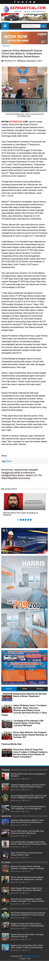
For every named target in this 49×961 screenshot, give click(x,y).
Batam (9, 461)
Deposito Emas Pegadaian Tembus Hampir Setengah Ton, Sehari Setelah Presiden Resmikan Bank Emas (27, 901)
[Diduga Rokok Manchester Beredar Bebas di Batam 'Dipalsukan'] (7, 697)
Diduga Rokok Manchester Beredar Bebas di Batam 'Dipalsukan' (30, 695)
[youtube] (34, 2)
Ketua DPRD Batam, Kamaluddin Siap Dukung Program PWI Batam (27, 832)
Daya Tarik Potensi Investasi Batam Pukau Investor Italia (26, 854)
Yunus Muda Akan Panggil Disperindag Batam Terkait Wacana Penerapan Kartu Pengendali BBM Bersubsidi (29, 844)
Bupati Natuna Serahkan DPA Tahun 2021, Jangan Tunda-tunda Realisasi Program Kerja (27, 947)
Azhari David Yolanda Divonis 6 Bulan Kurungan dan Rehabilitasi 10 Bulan (27, 878)
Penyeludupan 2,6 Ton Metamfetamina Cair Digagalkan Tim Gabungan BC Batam (28, 808)
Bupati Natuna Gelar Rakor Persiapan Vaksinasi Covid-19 (27, 935)
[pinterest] (30, 2)
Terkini (24, 689)
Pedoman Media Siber (11, 744)
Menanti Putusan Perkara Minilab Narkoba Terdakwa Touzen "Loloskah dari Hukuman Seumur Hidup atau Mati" (28, 868)
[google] (18, 2)
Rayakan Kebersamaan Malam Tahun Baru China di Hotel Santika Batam (27, 821)
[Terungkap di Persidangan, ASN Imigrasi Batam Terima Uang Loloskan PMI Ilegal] (7, 724)
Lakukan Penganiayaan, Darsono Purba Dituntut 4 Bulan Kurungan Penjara (28, 786)
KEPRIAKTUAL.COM (31, 956)
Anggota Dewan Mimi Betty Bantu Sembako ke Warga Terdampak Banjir (27, 924)
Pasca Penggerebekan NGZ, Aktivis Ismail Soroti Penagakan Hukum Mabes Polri (29, 796)
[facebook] (15, 2)
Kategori (40, 689)
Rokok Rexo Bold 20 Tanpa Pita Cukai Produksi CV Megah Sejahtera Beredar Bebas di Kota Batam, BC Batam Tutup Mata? (30, 753)
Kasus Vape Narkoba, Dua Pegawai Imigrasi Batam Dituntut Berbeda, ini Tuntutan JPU (30, 734)
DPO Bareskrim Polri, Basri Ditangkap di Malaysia (20, 514)
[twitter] (22, 2)
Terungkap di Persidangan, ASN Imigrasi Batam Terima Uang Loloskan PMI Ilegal (28, 723)
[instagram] (26, 2)
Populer (9, 689)
